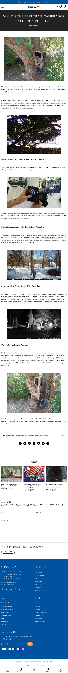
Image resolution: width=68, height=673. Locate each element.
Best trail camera (9, 435)
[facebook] (20, 443)
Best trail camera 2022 (21, 435)
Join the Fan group (40, 621)
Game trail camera (33, 435)
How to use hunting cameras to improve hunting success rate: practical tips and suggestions (54, 486)
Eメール (38, 512)
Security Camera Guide (7, 609)
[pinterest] (34, 443)
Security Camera (39, 575)
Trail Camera (38, 572)
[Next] (64, 478)
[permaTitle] (29, 443)
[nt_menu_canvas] (11, 7)
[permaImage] (38, 443)
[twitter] (24, 443)
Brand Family (5, 612)
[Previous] (4, 478)
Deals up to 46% (39, 590)
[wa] (47, 443)
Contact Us (4, 621)
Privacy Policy (39, 615)
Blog (2, 618)
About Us (4, 625)
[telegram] (43, 443)
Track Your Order (6, 603)
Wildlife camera (43, 435)
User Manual (38, 618)
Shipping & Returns (40, 609)
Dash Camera (38, 581)
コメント (4, 521)
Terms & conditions (40, 612)
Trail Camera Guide (6, 606)
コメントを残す (60, 435)
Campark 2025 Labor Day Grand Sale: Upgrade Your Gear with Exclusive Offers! (33, 486)
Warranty (37, 606)
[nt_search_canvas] (57, 6)
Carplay (37, 578)
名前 (3, 512)
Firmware (37, 603)
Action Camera (39, 584)
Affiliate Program (6, 615)
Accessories (38, 587)
